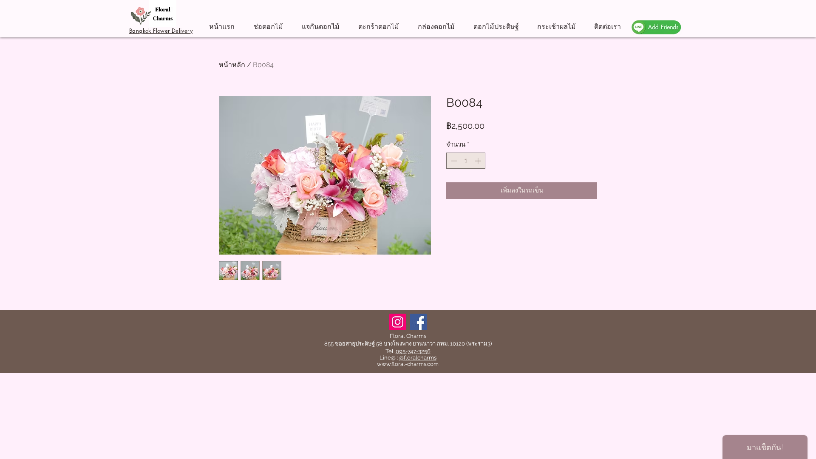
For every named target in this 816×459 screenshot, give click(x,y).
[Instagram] (397, 322)
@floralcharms (417, 357)
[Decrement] (453, 161)
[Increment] (478, 161)
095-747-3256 (413, 351)
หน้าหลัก (232, 65)
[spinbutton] (466, 161)
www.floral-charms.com (408, 364)
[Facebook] (418, 322)
